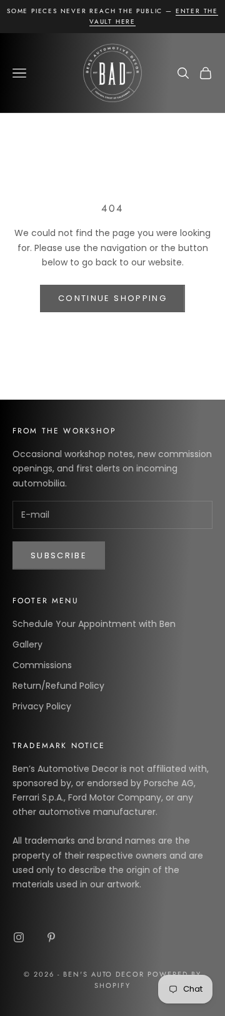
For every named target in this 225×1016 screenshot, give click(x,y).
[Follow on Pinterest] (51, 937)
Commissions (42, 665)
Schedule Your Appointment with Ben (94, 624)
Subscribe (59, 555)
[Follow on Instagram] (18, 937)
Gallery (27, 644)
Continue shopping (112, 298)
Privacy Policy (41, 706)
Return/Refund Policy (58, 685)
